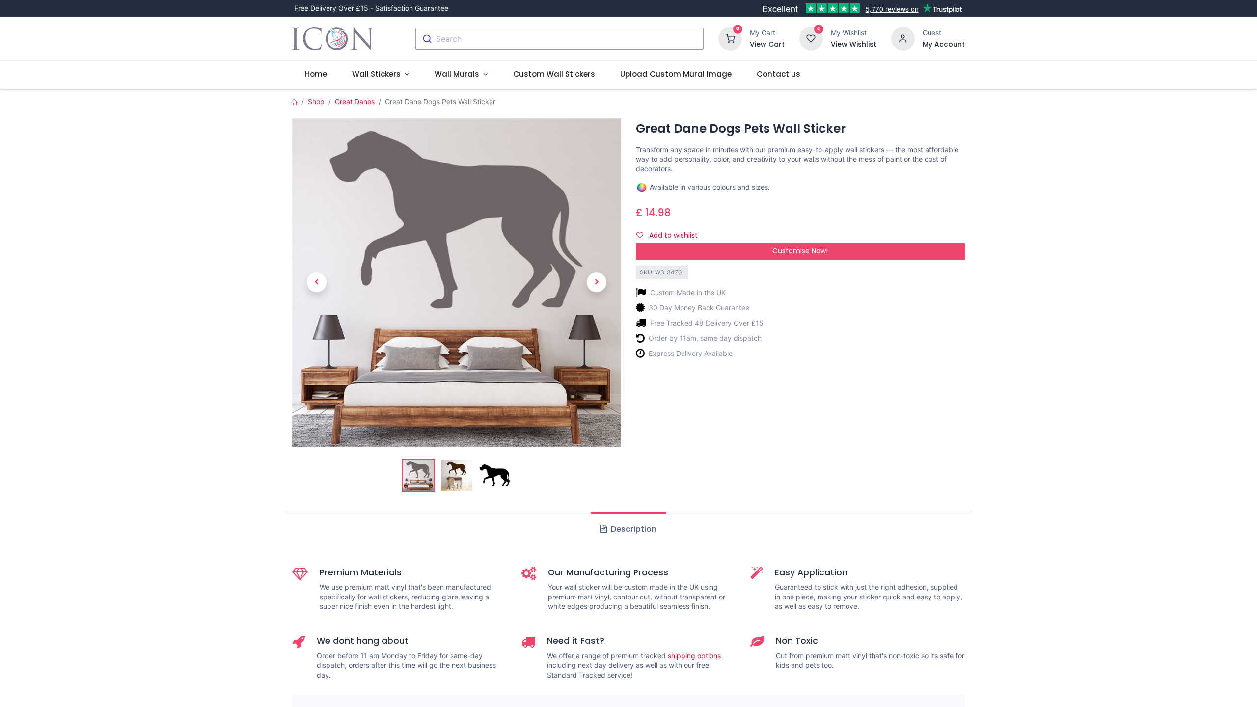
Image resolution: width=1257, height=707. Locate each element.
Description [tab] (632, 529)
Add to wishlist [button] (672, 235)
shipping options (694, 656)
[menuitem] (315, 74)
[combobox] (559, 39)
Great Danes (355, 101)
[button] (316, 282)
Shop (316, 101)
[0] (730, 38)
